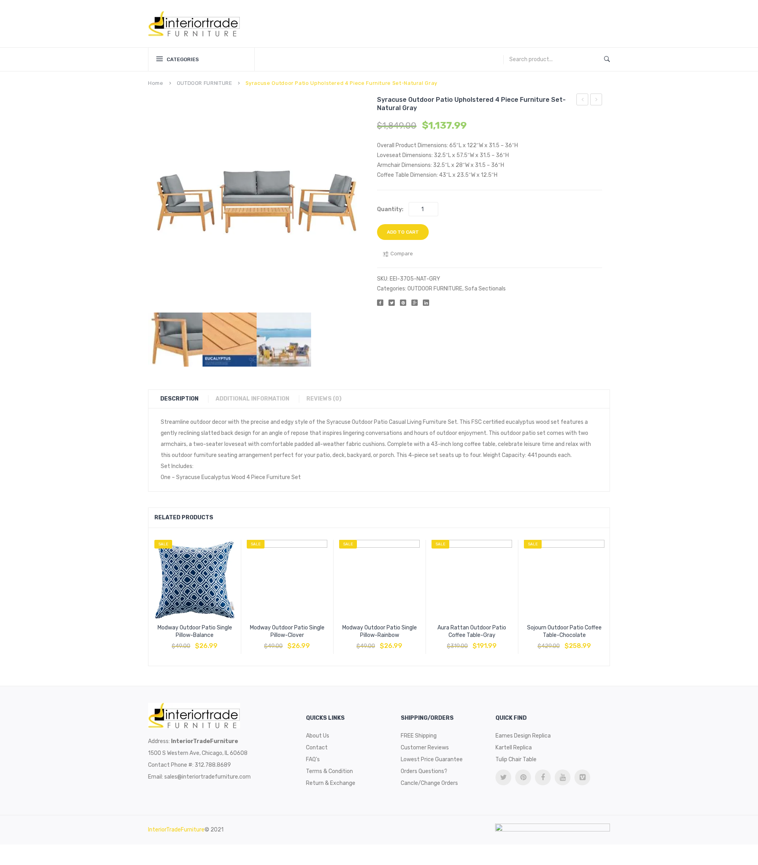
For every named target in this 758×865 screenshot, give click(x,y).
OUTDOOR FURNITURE (204, 83)
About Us (317, 735)
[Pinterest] (403, 303)
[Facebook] (380, 303)
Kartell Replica (513, 747)
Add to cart (403, 232)
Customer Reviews (425, 747)
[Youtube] (562, 777)
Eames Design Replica (523, 735)
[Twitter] (391, 303)
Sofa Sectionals (485, 288)
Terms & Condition (329, 771)
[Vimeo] (582, 777)
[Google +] (414, 303)
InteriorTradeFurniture (176, 829)
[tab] (183, 399)
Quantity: (390, 209)
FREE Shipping (419, 735)
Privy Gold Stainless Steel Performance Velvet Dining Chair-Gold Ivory (582, 100)
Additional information (252, 398)
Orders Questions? (424, 771)
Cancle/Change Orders (429, 783)
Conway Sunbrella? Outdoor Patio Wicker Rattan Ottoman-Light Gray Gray (596, 100)
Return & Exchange (330, 783)
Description (179, 398)
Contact (317, 747)
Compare (195, 642)
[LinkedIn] (426, 303)
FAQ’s (313, 759)
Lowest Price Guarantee (432, 759)
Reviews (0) (323, 398)
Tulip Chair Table (516, 759)
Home (155, 83)
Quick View (213, 642)
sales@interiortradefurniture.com (207, 776)
